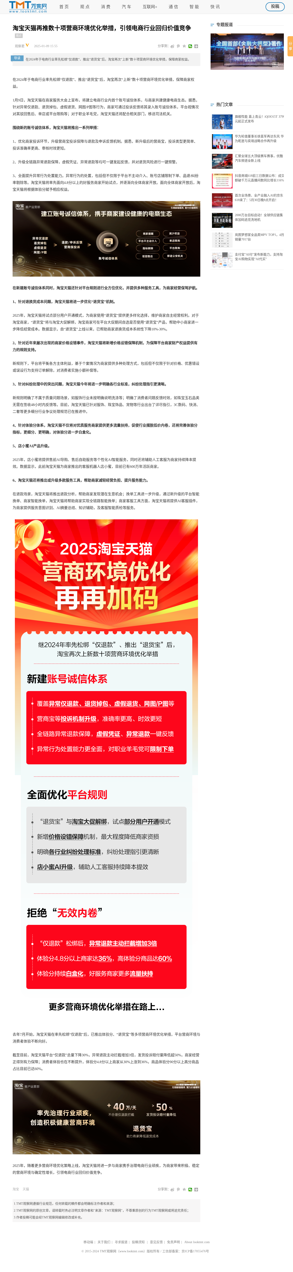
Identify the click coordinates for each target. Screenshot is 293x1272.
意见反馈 (156, 1242)
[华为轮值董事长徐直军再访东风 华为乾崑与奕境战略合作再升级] (222, 141)
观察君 (20, 46)
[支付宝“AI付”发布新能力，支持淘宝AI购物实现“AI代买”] (222, 259)
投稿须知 (139, 1242)
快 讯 (215, 7)
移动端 (88, 1242)
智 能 (194, 7)
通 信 (173, 7)
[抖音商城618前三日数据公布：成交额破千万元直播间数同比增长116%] (222, 181)
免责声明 (173, 1242)
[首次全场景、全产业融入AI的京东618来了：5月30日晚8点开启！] (222, 200)
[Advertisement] (247, 89)
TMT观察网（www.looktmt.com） (123, 1251)
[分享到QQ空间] (184, 46)
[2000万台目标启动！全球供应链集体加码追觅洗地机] (222, 220)
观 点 (85, 7)
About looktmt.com (197, 1242)
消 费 (105, 7)
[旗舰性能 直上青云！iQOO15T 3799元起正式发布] (222, 121)
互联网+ (150, 7)
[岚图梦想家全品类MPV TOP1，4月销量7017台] (222, 240)
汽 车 (126, 7)
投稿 (275, 6)
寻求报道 (121, 1242)
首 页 (64, 7)
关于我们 (104, 1242)
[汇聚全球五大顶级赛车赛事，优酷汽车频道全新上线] (222, 161)
